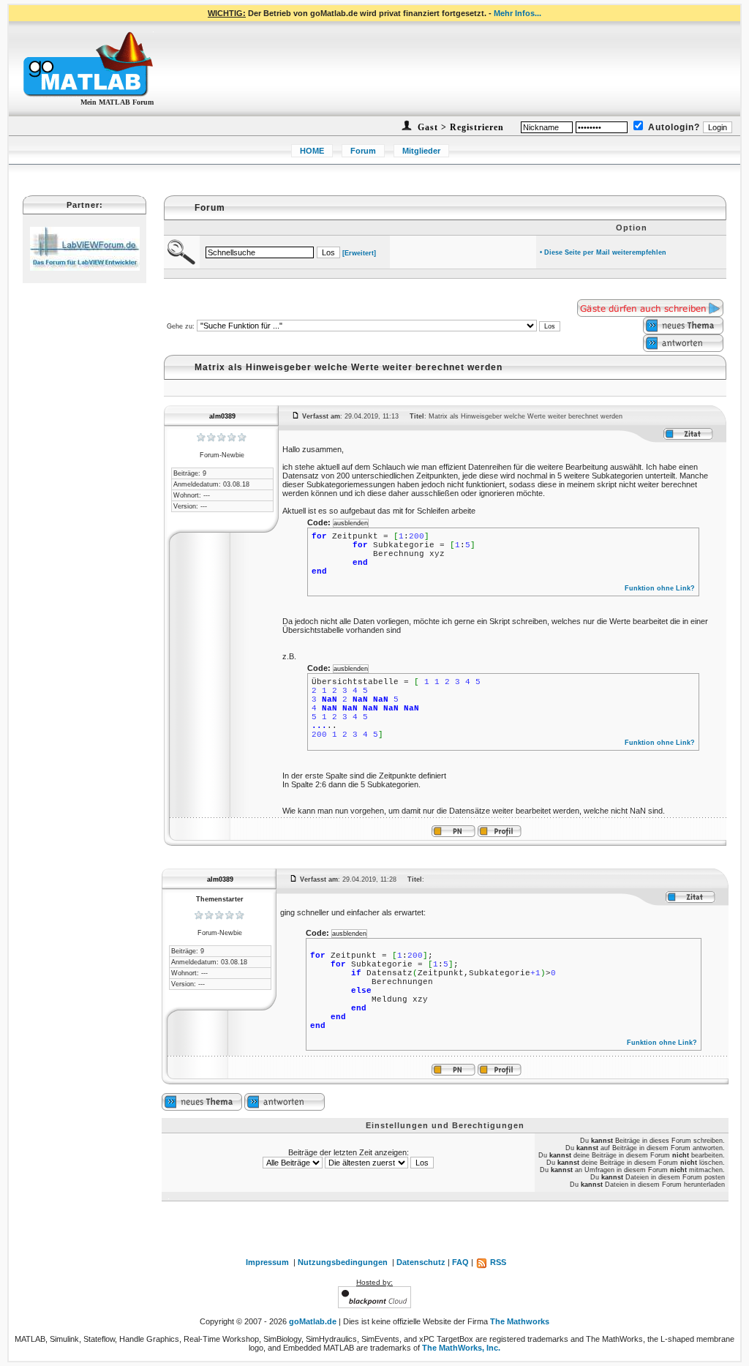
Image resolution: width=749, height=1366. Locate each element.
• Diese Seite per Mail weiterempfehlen (603, 252)
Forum (363, 150)
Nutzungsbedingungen (343, 1262)
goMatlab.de (312, 1321)
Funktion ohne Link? (660, 588)
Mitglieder (421, 150)
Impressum (267, 1262)
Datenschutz (420, 1262)
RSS (497, 1262)
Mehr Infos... (517, 13)
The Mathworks (519, 1321)
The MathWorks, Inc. (461, 1347)
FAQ (460, 1262)
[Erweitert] (359, 253)
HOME (312, 150)
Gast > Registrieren (459, 127)
